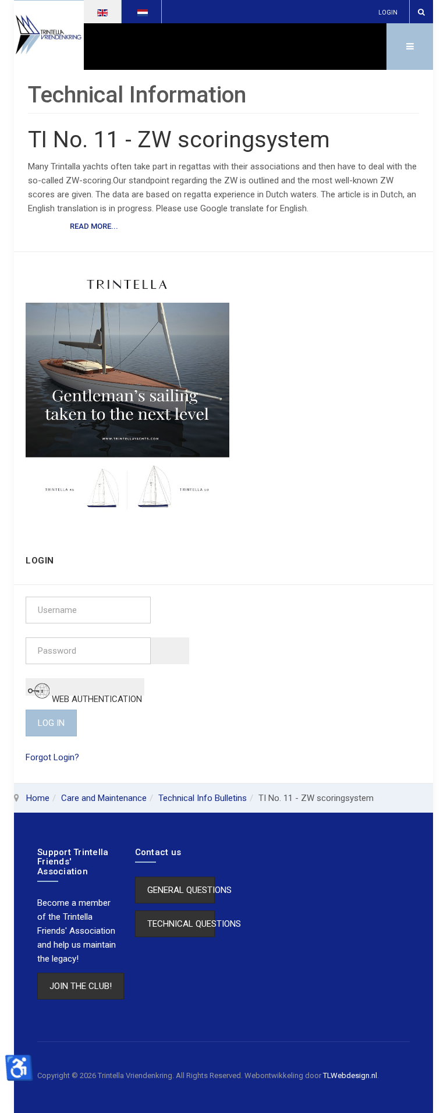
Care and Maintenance (104, 798)
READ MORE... (94, 226)
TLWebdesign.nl (350, 1075)
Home (37, 798)
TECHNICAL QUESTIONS (181, 924)
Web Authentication (95, 695)
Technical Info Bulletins (202, 798)
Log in (51, 723)
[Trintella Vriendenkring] (49, 35)
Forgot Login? (52, 757)
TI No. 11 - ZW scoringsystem (179, 139)
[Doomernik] (127, 394)
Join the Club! (80, 986)
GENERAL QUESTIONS (181, 890)
